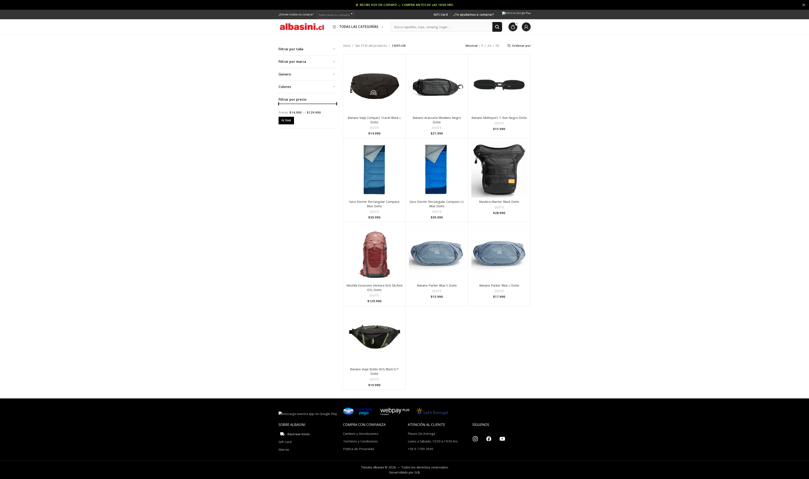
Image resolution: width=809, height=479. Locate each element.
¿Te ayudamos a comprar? (473, 14)
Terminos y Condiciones (360, 441)
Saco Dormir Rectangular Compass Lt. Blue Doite (436, 203)
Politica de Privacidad (358, 449)
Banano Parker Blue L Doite (499, 285)
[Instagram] (475, 437)
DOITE (374, 128)
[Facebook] (489, 437)
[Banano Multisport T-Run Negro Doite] (499, 86)
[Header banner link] (404, 5)
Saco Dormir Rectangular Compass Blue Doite (374, 203)
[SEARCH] (497, 27)
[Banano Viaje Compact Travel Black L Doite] (374, 86)
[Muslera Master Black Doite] (499, 169)
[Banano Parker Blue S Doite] (437, 253)
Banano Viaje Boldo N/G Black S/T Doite (374, 371)
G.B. (417, 472)
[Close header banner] (803, 5)
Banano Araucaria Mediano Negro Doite (437, 119)
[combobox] (335, 14)
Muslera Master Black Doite (499, 201)
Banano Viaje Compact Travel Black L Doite (374, 119)
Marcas (284, 449)
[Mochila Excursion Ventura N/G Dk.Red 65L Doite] (374, 253)
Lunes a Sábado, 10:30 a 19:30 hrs (433, 441)
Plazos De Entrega (421, 433)
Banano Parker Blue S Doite (437, 285)
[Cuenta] (526, 27)
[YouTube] (502, 437)
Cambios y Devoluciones (360, 433)
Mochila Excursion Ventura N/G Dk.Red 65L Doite (374, 287)
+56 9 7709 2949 (420, 449)
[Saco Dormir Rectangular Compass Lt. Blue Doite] (437, 169)
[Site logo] (302, 26)
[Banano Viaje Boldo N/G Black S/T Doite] (374, 337)
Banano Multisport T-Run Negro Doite (499, 117)
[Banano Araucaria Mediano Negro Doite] (437, 86)
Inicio (346, 45)
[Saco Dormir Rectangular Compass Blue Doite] (374, 169)
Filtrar (286, 120)
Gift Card (441, 14)
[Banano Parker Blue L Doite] (499, 253)
